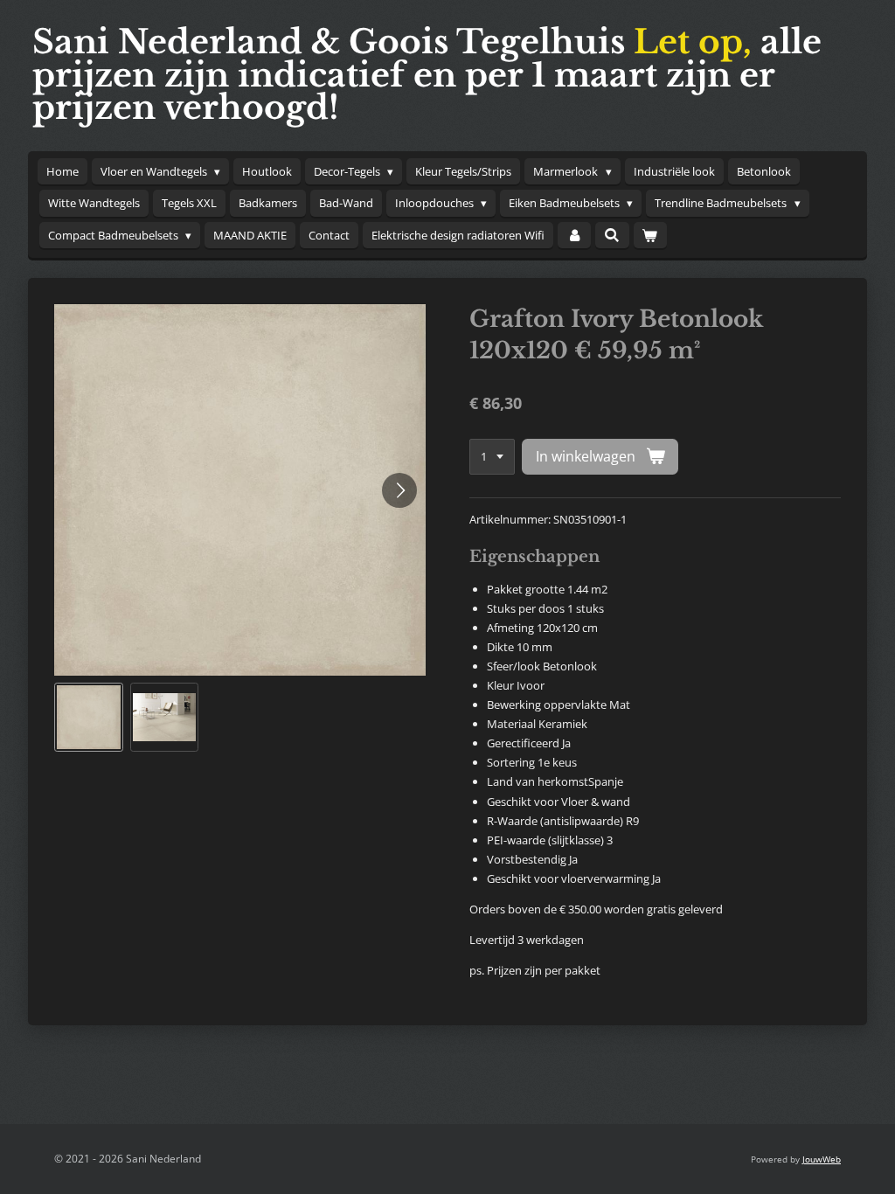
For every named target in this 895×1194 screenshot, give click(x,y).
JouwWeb (821, 1159)
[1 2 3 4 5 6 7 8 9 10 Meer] (492, 457)
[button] (88, 717)
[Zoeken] (611, 235)
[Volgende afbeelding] (399, 490)
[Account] (574, 235)
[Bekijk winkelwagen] (650, 235)
